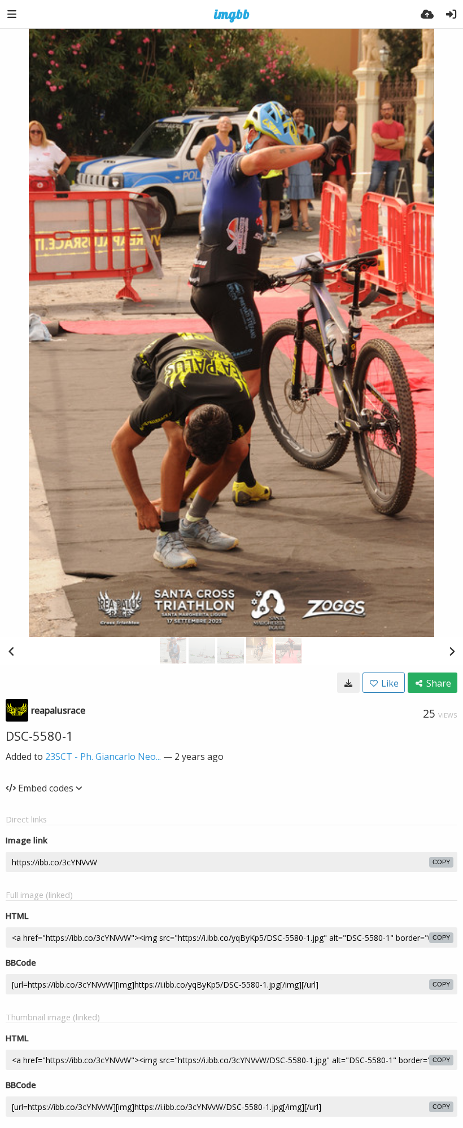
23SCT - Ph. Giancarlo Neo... (103, 756)
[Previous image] (11, 651)
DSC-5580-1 (39, 735)
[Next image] (451, 651)
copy (441, 862)
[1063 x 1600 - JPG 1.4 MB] (348, 683)
